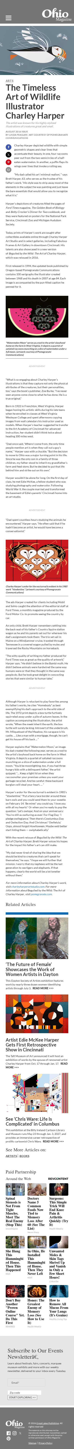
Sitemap (32, 1443)
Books (24, 1156)
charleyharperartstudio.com (27, 886)
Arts (9, 80)
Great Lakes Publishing (47, 1423)
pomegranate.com (41, 894)
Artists (11, 1156)
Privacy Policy (45, 1443)
